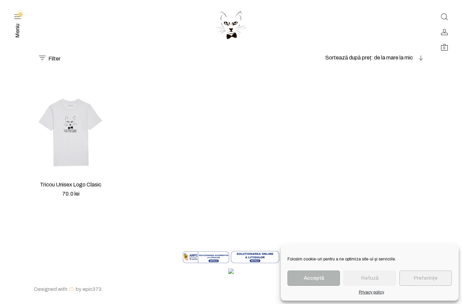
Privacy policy (371, 292)
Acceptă (314, 278)
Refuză (369, 278)
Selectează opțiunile (71, 202)
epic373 (92, 289)
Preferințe (426, 278)
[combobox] (374, 57)
